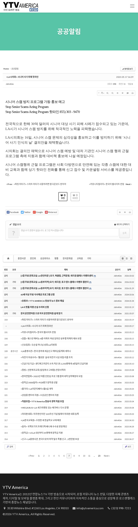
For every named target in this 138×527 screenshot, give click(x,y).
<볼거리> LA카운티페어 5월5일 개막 (37, 388)
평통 (56, 258)
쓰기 (129, 446)
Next (106, 456)
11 (89, 456)
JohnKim (10, 84)
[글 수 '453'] (9, 258)
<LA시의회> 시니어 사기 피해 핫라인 (22, 77)
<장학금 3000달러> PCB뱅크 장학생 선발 (39, 382)
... (94, 456)
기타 (89, 258)
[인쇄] (132, 93)
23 (99, 456)
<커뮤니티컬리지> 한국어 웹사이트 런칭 (38, 332)
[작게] (112, 93)
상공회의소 (45, 258)
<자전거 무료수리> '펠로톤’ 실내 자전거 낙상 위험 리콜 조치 (47, 357)
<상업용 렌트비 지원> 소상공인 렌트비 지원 (40, 395)
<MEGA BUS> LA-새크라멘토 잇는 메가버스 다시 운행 (45, 407)
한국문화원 (68, 258)
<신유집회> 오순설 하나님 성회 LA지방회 (39, 344)
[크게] (107, 93)
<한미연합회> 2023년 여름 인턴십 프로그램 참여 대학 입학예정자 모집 (51, 376)
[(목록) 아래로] (122, 93)
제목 (66, 269)
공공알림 (69, 31)
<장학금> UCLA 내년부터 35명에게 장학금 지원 (42, 432)
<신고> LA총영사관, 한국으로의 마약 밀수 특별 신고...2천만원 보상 (50, 439)
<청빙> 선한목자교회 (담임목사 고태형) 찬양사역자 (43, 370)
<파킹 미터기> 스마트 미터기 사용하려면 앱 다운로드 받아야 (47, 319)
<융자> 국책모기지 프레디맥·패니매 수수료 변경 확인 (44, 426)
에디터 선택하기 (123, 224)
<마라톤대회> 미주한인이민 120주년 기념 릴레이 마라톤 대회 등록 (50, 414)
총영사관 (22, 258)
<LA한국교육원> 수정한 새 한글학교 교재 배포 (41, 420)
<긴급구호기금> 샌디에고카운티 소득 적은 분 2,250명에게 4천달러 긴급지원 (54, 363)
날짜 (129, 269)
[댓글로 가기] (127, 93)
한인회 (33, 258)
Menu (132, 6)
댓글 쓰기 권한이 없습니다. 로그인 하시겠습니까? (42, 230)
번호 (6, 269)
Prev (31, 456)
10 (84, 456)
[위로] (117, 93)
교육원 (80, 258)
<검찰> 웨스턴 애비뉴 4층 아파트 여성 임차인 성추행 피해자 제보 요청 (51, 338)
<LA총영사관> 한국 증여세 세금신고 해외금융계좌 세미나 (46, 351)
